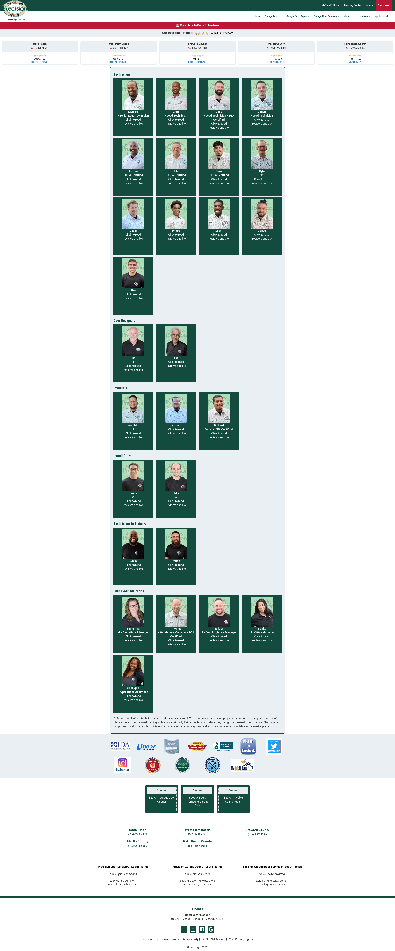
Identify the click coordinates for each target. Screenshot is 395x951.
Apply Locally (382, 16)
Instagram (193, 929)
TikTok (184, 929)
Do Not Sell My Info (213, 939)
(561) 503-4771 (121, 48)
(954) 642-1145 (199, 48)
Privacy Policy (170, 939)
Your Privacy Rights (241, 939)
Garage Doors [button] (272, 16)
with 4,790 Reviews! (222, 33)
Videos (369, 5)
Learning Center (352, 5)
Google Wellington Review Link (211, 929)
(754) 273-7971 (42, 48)
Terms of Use (149, 939)
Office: (123, 874)
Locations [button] (363, 16)
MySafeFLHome (330, 5)
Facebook (202, 929)
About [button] (347, 16)
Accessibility (190, 939)
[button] (40, 57)
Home (257, 16)
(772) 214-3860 (278, 48)
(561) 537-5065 (357, 48)
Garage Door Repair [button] (297, 16)
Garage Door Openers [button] (326, 16)
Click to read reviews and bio (133, 121)
